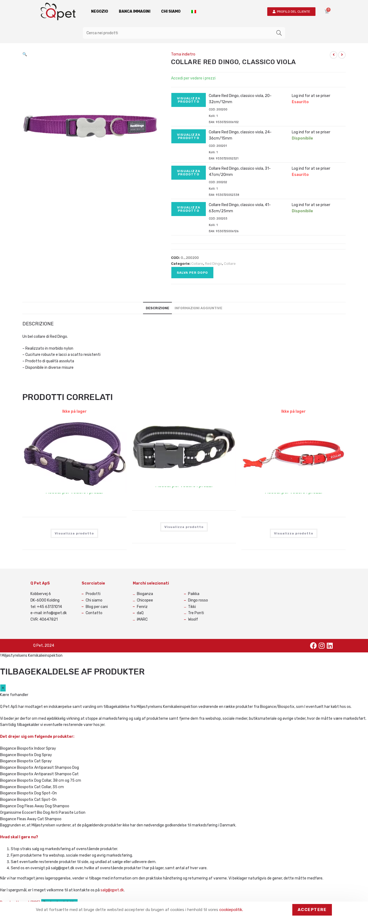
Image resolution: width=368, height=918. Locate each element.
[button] (24, 54)
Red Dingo (213, 264)
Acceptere (312, 909)
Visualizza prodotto (188, 99)
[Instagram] (322, 646)
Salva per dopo (192, 272)
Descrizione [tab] (157, 308)
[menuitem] (194, 11)
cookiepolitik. (231, 909)
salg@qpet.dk (112, 890)
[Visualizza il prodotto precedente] (333, 55)
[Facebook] (314, 646)
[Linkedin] (330, 646)
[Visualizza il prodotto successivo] (342, 55)
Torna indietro (183, 54)
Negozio (99, 11)
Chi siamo (170, 11)
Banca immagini (134, 11)
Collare (197, 264)
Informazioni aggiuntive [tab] (198, 308)
